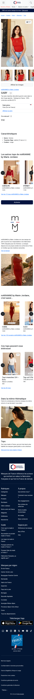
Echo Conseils (20, 694)
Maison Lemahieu (7, 382)
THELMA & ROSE (28, 379)
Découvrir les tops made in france (11, 450)
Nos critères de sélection (23, 505)
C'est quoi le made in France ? (7, 529)
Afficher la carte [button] (7, 111)
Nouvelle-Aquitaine (7, 596)
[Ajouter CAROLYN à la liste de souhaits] (18, 163)
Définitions (4, 516)
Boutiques (4, 502)
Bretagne (4, 593)
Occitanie (4, 600)
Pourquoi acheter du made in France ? (7, 546)
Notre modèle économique (22, 511)
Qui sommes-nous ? (24, 492)
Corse (3, 610)
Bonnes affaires (5, 7)
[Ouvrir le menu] (3, 2)
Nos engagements (23, 501)
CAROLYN (6, 186)
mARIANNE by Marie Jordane (10, 89)
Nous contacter (23, 519)
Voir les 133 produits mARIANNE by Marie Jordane (16, 335)
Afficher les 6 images (17, 85)
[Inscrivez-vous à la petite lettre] (3, 631)
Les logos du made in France (7, 540)
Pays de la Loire (6, 589)
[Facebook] (7, 631)
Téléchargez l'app (17, 618)
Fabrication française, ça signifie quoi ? (8, 557)
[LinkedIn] (15, 631)
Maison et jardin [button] (23, 7)
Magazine (4, 513)
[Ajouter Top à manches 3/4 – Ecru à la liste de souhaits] (18, 354)
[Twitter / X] (19, 631)
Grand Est (4, 586)
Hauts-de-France (6, 582)
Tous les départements (8, 614)
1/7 (29, 22)
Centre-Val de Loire (7, 572)
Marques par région (9, 565)
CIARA (4, 327)
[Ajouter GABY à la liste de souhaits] (11, 93)
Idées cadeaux (5, 506)
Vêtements (19, 15)
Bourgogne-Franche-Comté (9, 575)
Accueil (2, 15)
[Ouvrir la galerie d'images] (17, 43)
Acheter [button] (17, 202)
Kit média (21, 515)
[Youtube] (23, 631)
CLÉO (25, 327)
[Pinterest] (27, 631)
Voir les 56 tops (6, 388)
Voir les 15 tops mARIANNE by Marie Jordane (15, 194)
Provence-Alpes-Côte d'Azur (10, 607)
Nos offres (21, 531)
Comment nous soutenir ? (25, 496)
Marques (3, 495)
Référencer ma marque (25, 528)
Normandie (4, 579)
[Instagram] (11, 631)
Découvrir (25, 10)
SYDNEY (26, 186)
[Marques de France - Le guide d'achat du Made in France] (17, 2)
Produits (8, 15)
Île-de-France (5, 568)
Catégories (4, 492)
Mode (13, 15)
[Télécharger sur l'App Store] (8, 623)
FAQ (19, 535)
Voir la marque (5, 251)
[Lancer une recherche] (31, 2)
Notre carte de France (8, 509)
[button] (17, 675)
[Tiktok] (31, 631)
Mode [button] (14, 7)
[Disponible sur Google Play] (25, 623)
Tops (25, 15)
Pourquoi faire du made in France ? (8, 551)
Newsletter (4, 520)
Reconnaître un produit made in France (8, 535)
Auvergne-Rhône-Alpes (8, 603)
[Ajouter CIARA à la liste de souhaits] (18, 304)
